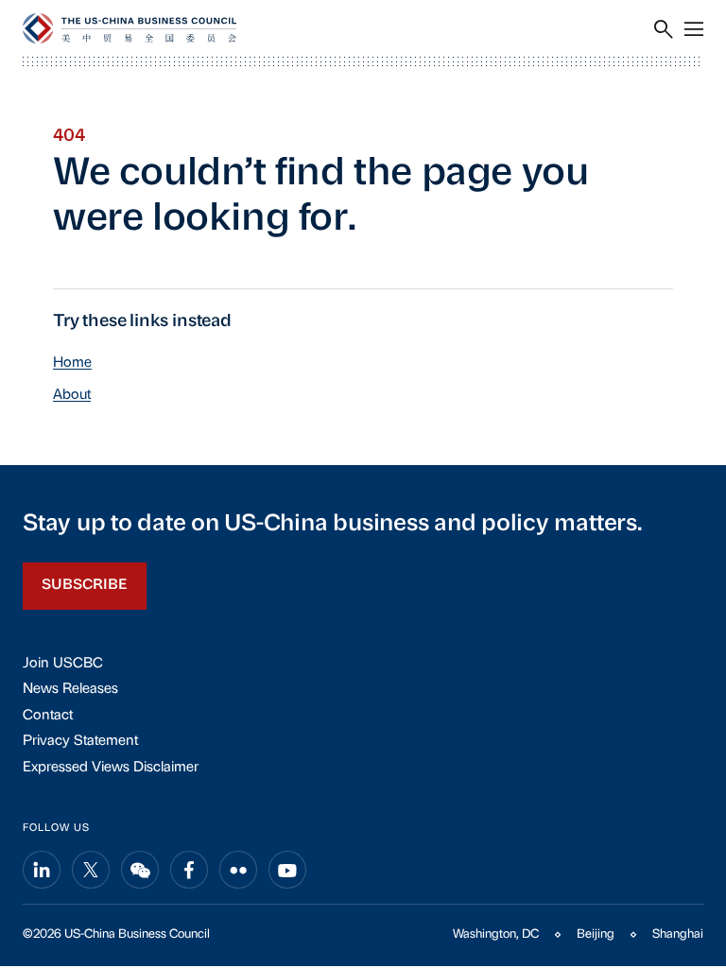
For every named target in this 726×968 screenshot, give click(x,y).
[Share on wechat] (140, 870)
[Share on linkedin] (41, 870)
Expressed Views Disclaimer (111, 768)
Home (72, 363)
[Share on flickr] (238, 870)
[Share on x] (91, 870)
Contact (48, 716)
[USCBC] (129, 28)
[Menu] (693, 29)
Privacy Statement (80, 742)
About (72, 396)
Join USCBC (63, 664)
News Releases (70, 690)
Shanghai (677, 934)
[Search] (663, 29)
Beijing (595, 934)
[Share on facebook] (189, 870)
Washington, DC (496, 934)
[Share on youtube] (287, 870)
